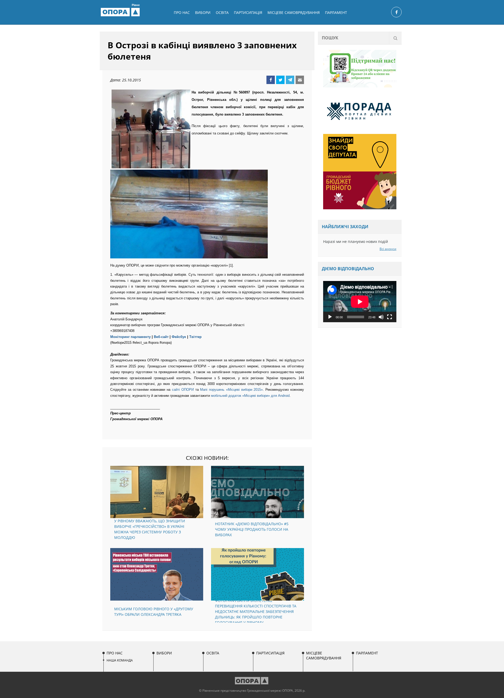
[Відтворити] (330, 317)
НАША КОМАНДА (120, 660)
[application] (359, 301)
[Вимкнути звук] (381, 317)
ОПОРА (121, 12)
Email (300, 80)
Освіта (222, 12)
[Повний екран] (389, 317)
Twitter (280, 80)
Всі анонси (388, 249)
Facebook (270, 80)
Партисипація (248, 12)
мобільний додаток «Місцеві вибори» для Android (250, 396)
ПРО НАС (182, 12)
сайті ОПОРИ (183, 390)
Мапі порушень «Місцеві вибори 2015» (231, 390)
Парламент (336, 12)
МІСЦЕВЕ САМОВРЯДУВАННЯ (293, 12)
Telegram (290, 80)
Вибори (203, 12)
